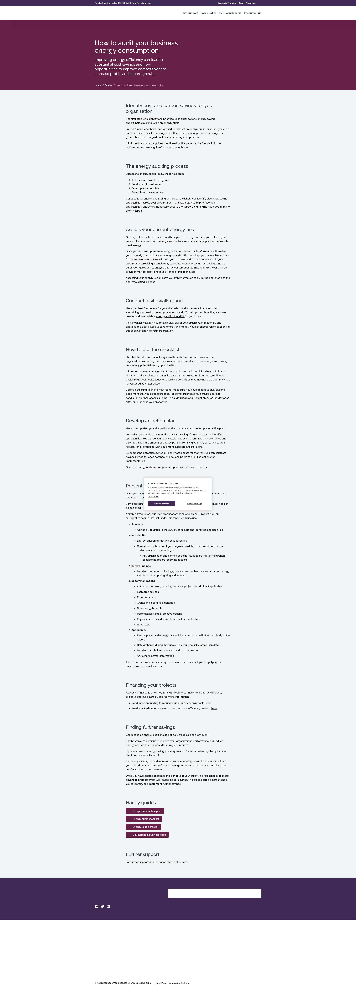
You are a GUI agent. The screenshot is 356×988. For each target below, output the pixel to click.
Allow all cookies (161, 504)
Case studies (208, 13)
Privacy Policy (160, 983)
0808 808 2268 (123, 3)
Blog (240, 3)
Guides (108, 85)
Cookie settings (194, 504)
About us (251, 3)
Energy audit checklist (146, 818)
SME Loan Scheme (230, 13)
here (208, 703)
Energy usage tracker (146, 826)
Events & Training (227, 3)
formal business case (147, 662)
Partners (185, 983)
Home (98, 85)
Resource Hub (252, 13)
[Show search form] (259, 3)
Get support (190, 13)
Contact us (174, 983)
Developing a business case (149, 834)
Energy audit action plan (147, 811)
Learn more (153, 496)
